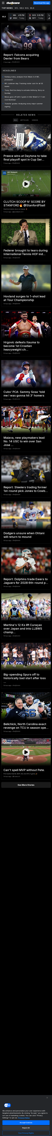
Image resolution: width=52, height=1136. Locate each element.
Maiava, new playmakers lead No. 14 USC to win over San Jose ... (24, 441)
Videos (35, 120)
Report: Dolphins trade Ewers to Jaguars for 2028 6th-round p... (26, 581)
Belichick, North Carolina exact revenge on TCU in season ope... (26, 725)
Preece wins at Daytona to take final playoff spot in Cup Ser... (25, 157)
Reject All (26, 1128)
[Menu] (3, 3)
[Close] (47, 1097)
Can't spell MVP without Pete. (24, 770)
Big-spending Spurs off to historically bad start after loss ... (25, 678)
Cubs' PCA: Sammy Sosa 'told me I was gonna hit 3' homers (24, 393)
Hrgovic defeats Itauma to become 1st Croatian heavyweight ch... (22, 346)
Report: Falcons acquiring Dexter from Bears (21, 56)
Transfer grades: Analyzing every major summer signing (24, 105)
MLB (32, 8)
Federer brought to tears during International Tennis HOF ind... (26, 252)
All (15, 120)
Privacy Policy (24, 1118)
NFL (17, 8)
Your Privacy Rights (26, 1133)
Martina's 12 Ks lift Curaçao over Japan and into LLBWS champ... (23, 628)
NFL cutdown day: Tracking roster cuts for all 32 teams (24, 84)
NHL (27, 8)
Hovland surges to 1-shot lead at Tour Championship (24, 298)
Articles (24, 120)
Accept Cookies (26, 1123)
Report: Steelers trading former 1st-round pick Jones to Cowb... (26, 489)
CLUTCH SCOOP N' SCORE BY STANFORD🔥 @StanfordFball (24, 203)
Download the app (41, 3)
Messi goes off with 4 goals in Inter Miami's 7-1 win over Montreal (25, 98)
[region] (26, 1115)
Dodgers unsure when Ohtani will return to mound (24, 535)
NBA (22, 8)
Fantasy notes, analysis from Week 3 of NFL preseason (22, 78)
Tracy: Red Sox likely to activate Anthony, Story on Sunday (24, 91)
